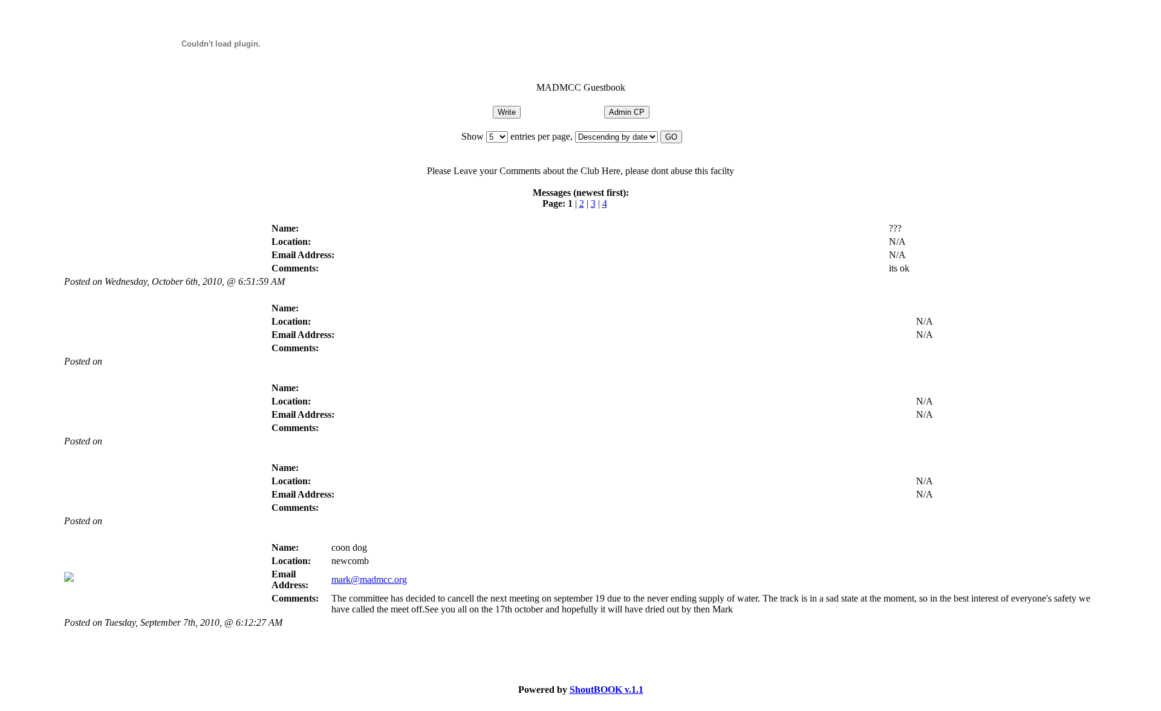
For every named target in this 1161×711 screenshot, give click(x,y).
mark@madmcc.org (369, 579)
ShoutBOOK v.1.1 (606, 689)
